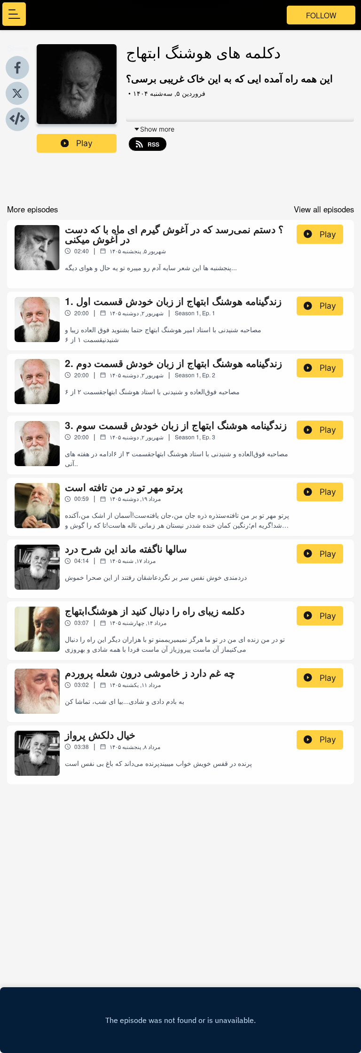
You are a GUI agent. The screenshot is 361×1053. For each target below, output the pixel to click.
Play (84, 143)
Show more (157, 129)
